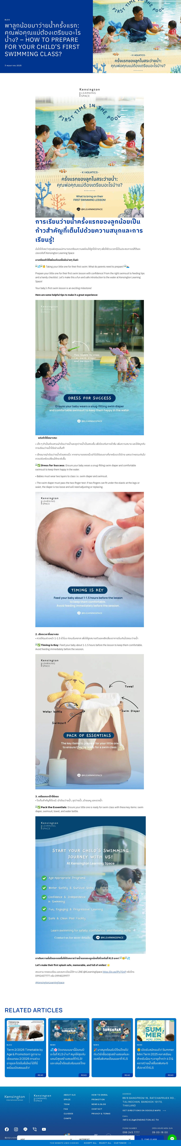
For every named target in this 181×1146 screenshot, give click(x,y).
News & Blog (99, 1104)
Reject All (105, 1143)
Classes (68, 1113)
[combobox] (46, 1139)
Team (67, 1104)
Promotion (98, 1099)
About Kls (70, 1095)
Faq (66, 1109)
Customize (120, 1143)
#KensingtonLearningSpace (49, 983)
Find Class (151, 1139)
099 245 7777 (131, 1132)
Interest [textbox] (84, 1139)
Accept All (90, 1143)
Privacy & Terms (101, 1113)
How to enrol (100, 1095)
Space (67, 1099)
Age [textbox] (23, 1139)
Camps (67, 1118)
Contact (97, 1109)
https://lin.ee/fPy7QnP (114, 972)
